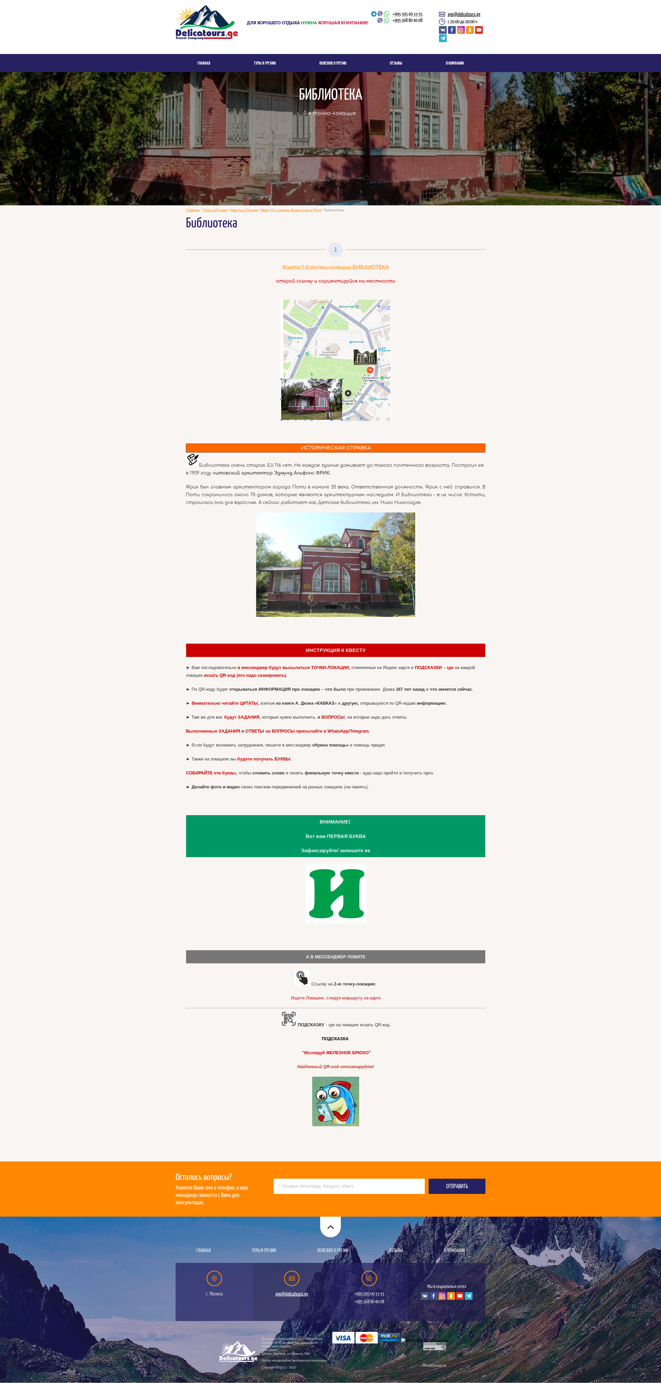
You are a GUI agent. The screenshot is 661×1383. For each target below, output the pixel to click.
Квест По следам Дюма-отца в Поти (291, 210)
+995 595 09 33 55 (407, 14)
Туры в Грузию (215, 210)
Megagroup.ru (434, 1365)
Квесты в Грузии (244, 210)
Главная (193, 210)
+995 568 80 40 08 (407, 20)
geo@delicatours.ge (464, 14)
